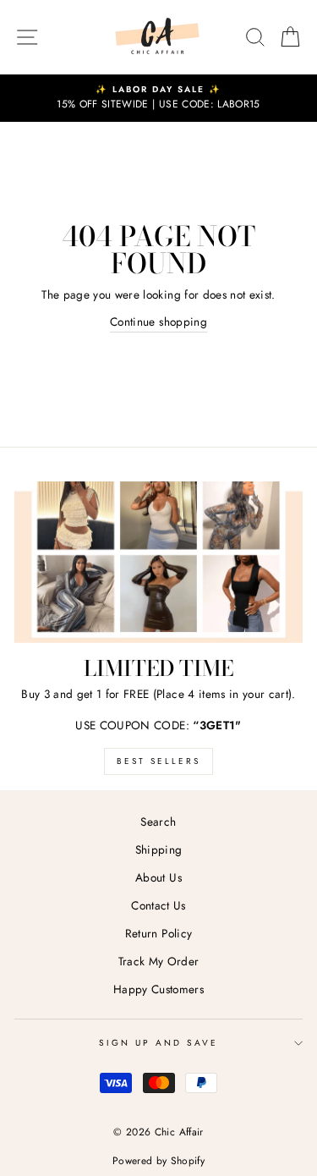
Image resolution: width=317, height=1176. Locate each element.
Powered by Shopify (158, 1160)
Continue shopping (158, 321)
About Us (158, 877)
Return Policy (158, 933)
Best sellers (158, 761)
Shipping (159, 849)
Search (158, 821)
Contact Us (158, 905)
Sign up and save (159, 1042)
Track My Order (158, 961)
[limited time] (158, 562)
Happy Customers (158, 989)
